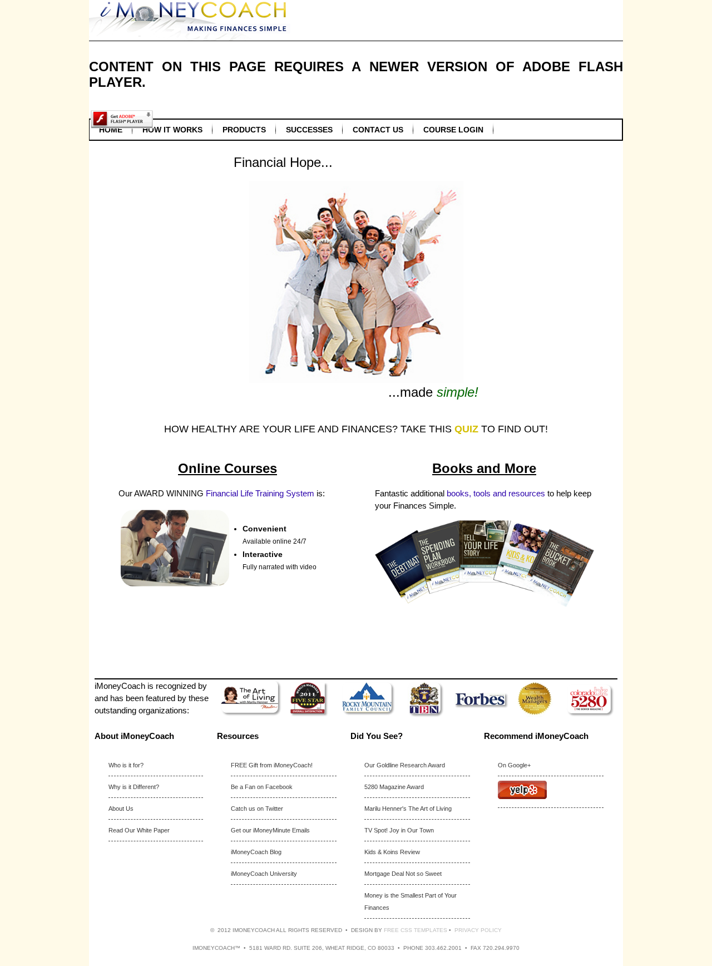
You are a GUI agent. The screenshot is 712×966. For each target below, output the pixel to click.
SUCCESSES (309, 129)
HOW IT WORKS (172, 129)
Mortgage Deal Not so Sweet (403, 873)
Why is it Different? (133, 786)
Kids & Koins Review (392, 852)
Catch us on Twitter (257, 808)
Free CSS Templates (415, 930)
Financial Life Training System (260, 493)
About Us (121, 808)
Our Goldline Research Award (404, 765)
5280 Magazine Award (394, 786)
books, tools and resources (496, 493)
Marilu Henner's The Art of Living (408, 808)
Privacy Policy (478, 930)
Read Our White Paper (139, 830)
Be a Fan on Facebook (262, 786)
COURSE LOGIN (453, 129)
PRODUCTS (244, 129)
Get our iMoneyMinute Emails (270, 830)
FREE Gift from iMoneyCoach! (272, 765)
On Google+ (514, 765)
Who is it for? (126, 765)
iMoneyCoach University (264, 873)
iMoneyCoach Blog (256, 852)
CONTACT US (378, 129)
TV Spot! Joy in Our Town (399, 830)
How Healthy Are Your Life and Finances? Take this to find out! (356, 429)
